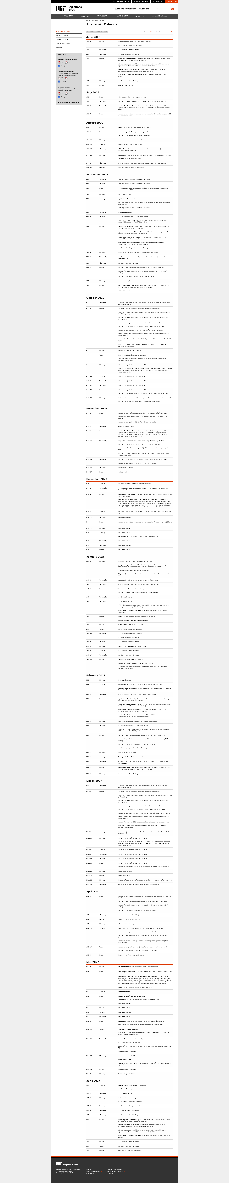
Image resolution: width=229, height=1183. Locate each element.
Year (105, 32)
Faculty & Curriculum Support (159, 16)
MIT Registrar (75, 8)
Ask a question (90, 1173)
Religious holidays (62, 36)
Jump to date (144, 32)
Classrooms (139, 16)
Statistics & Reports (122, 1)
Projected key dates (63, 43)
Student (99, 32)
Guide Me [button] (144, 8)
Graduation (85, 16)
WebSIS (170, 1)
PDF (62, 62)
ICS (69, 62)
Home (88, 20)
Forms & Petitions (142, 1)
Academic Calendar (64, 32)
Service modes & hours (93, 1171)
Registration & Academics (67, 16)
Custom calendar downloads (69, 102)
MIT (61, 8)
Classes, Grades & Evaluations (121, 16)
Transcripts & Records (102, 16)
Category (90, 32)
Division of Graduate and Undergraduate (115, 1170)
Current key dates (62, 40)
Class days (59, 47)
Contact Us (158, 1)
